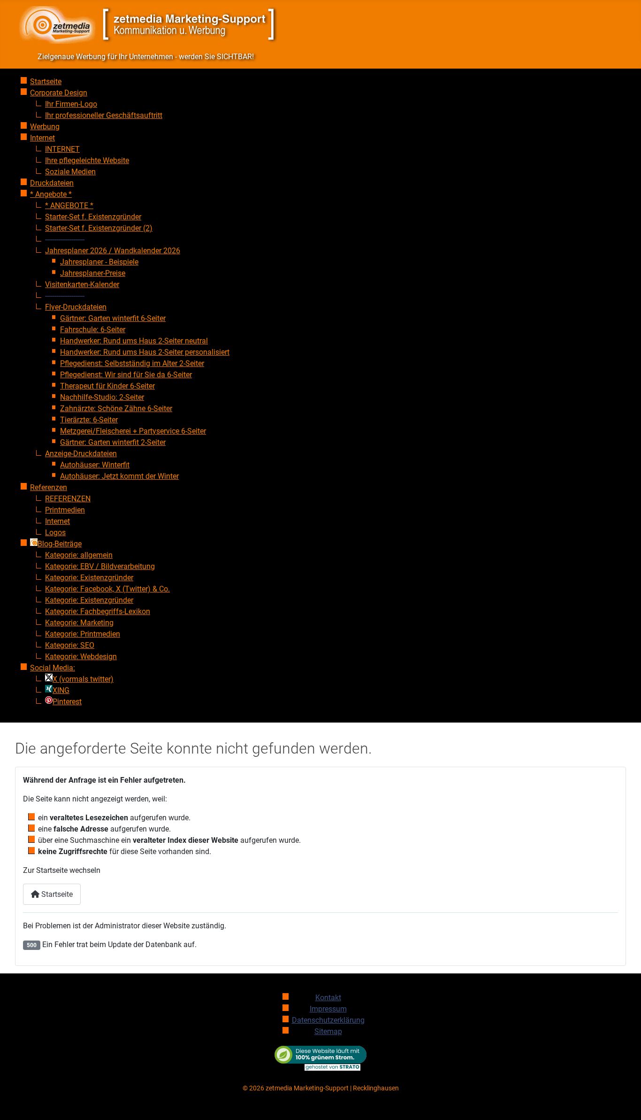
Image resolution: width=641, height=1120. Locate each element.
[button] (64, 239)
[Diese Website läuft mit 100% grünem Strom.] (321, 1058)
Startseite (56, 894)
